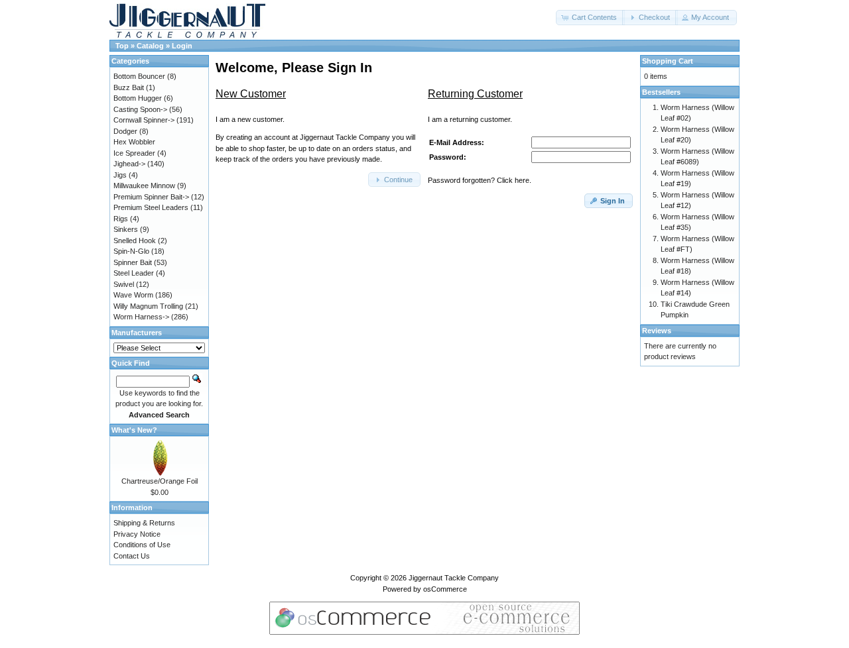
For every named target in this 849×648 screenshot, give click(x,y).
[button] (590, 17)
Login (182, 46)
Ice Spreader (134, 153)
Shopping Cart (667, 61)
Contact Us (131, 556)
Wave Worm (133, 295)
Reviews (656, 331)
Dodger (125, 131)
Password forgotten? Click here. (479, 180)
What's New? (134, 430)
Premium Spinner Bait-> (151, 197)
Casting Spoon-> (140, 109)
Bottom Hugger (137, 98)
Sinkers (125, 229)
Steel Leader (133, 273)
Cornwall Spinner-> (143, 120)
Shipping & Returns (144, 523)
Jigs (120, 175)
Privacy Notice (137, 534)
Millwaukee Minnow (144, 185)
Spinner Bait (132, 262)
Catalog (150, 46)
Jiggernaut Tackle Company (454, 578)
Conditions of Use (141, 545)
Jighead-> (129, 164)
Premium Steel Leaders (150, 207)
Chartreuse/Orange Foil (159, 481)
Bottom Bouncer (139, 76)
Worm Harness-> (141, 317)
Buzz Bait (128, 87)
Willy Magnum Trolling (148, 306)
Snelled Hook (134, 240)
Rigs (120, 219)
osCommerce (445, 589)
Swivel (123, 284)
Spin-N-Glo (131, 251)
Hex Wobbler (134, 142)
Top (122, 46)
